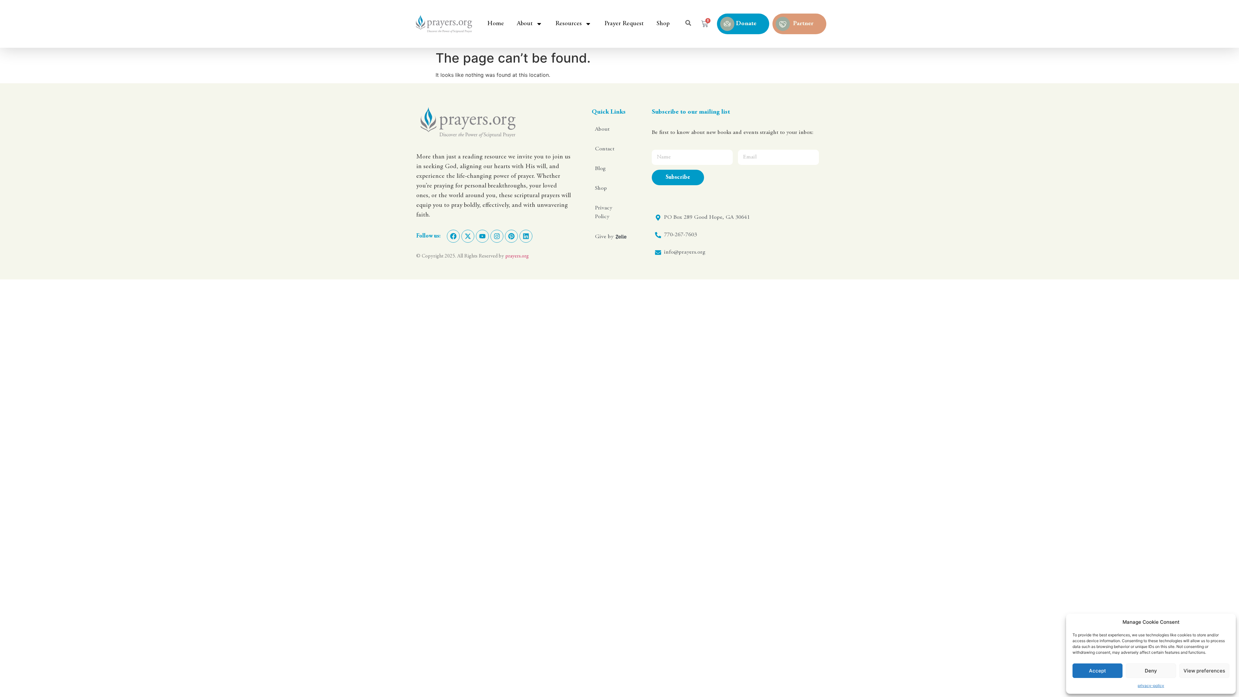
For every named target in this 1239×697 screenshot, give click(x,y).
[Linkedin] (525, 236)
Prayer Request (624, 23)
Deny (1151, 671)
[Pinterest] (511, 236)
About (525, 23)
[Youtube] (482, 236)
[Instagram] (496, 236)
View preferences (1204, 671)
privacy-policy (1151, 685)
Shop (663, 23)
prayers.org (517, 256)
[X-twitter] (467, 236)
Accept (1097, 671)
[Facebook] (453, 236)
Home (495, 23)
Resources (568, 23)
